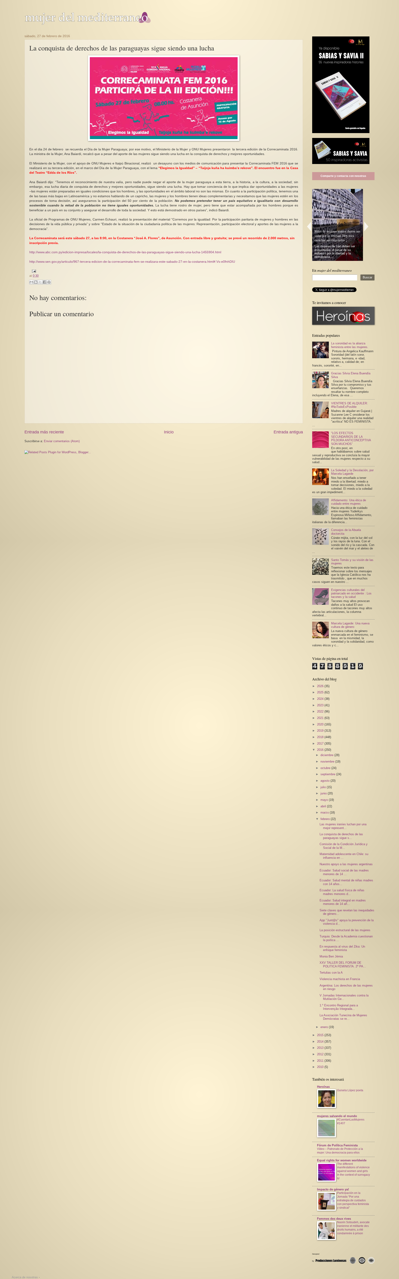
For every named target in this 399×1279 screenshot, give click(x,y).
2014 (320, 1041)
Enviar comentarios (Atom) (62, 441)
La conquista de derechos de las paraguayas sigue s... (341, 835)
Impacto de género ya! (333, 1189)
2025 (320, 692)
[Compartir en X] (40, 282)
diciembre (327, 755)
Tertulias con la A (331, 972)
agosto (325, 780)
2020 (320, 724)
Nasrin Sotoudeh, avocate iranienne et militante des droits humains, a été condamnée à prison (353, 1228)
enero (324, 1027)
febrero (325, 819)
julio (323, 787)
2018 (320, 737)
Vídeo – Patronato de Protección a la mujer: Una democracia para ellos (340, 1150)
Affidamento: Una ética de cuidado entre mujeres (348, 501)
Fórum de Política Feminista (337, 1145)
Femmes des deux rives (334, 1218)
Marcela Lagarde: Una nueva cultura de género (350, 625)
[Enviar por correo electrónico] (31, 282)
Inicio (169, 432)
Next (366, 226)
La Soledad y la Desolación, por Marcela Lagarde (352, 471)
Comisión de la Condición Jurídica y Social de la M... (344, 845)
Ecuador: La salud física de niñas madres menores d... (342, 891)
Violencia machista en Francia (340, 979)
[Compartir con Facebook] (44, 282)
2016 (320, 749)
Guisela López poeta (350, 1090)
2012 (320, 1054)
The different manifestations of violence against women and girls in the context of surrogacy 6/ (353, 1171)
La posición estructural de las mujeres (345, 930)
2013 (320, 1047)
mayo (324, 800)
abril (323, 806)
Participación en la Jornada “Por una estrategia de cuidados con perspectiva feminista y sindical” (353, 1200)
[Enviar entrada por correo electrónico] (33, 271)
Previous (308, 226)
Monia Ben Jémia (331, 956)
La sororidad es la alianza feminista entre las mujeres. (349, 345)
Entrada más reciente (44, 432)
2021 (320, 718)
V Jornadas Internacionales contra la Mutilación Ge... (344, 997)
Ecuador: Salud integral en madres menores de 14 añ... (343, 902)
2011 (320, 1060)
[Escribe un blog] (35, 282)
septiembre (328, 774)
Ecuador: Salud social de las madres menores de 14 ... (344, 872)
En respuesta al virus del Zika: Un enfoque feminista (342, 948)
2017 (320, 743)
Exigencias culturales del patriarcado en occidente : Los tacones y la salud (351, 593)
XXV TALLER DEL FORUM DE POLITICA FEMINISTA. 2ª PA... (343, 964)
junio (324, 793)
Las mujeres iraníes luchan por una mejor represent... (343, 826)
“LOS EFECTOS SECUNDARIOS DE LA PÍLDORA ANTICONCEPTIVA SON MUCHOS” (351, 438)
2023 (320, 705)
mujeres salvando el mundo (337, 1116)
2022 (320, 711)
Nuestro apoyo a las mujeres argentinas (346, 864)
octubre (325, 768)
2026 (320, 686)
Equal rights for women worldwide (341, 1160)
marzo (325, 812)
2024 (320, 699)
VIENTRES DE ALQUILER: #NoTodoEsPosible (349, 405)
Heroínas (323, 1086)
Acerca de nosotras (25, 1277)
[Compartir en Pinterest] (49, 282)
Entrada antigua (288, 432)
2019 (320, 730)
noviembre (327, 761)
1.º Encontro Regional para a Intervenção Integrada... (339, 1007)
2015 (320, 1035)
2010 (320, 1067)
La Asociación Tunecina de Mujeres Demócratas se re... (343, 1017)
